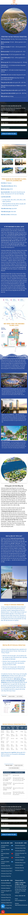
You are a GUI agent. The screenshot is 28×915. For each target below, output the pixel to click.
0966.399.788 (22, 895)
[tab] (4, 696)
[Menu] (2, 2)
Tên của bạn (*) (4, 112)
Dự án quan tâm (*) (5, 128)
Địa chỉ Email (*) (4, 117)
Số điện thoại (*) (4, 123)
